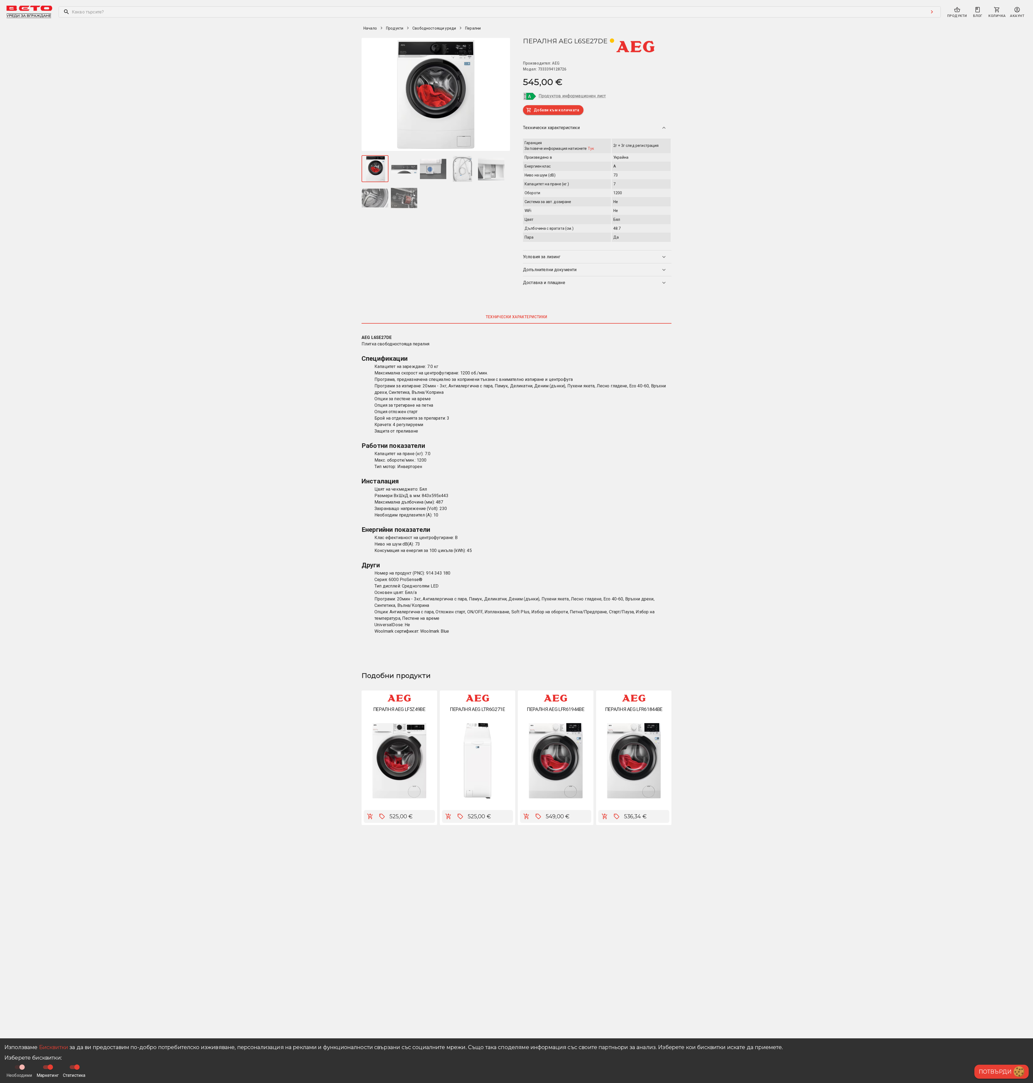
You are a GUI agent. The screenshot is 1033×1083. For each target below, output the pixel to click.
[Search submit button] (931, 12)
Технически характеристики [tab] (516, 317)
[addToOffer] (382, 816)
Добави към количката (556, 110)
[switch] (50, 1067)
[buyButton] (370, 816)
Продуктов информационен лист (572, 95)
